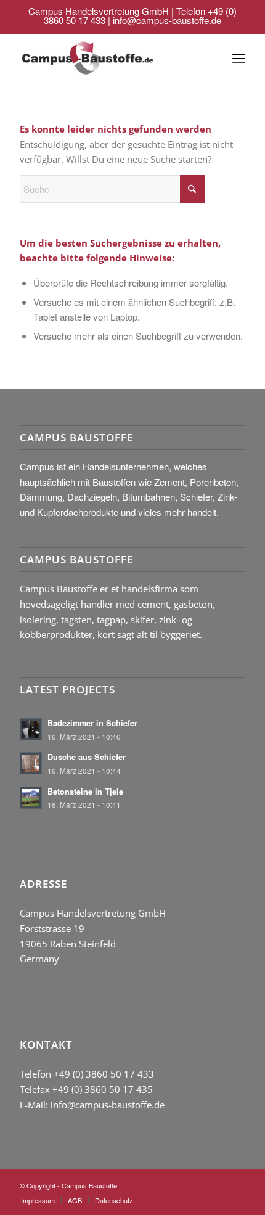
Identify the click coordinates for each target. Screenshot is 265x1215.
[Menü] (238, 58)
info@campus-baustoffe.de (167, 20)
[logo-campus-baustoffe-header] (87, 58)
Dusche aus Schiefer (86, 757)
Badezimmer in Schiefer (92, 723)
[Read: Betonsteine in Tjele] (31, 798)
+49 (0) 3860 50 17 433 (104, 1074)
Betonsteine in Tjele (85, 791)
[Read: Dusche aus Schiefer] (31, 763)
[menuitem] (238, 58)
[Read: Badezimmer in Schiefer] (31, 729)
